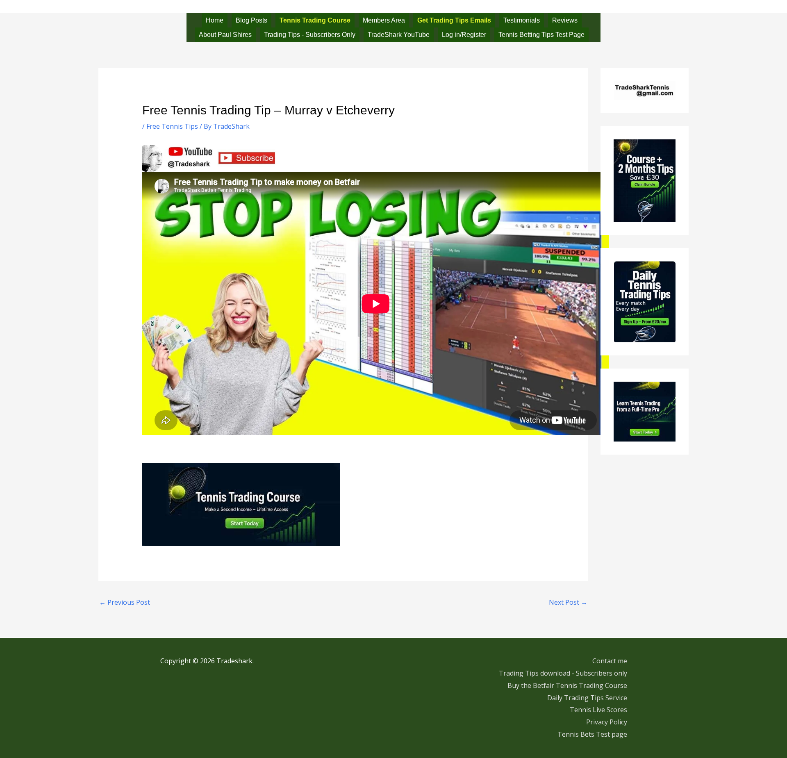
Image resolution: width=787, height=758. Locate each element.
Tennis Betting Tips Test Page (541, 34)
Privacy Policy (606, 721)
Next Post (568, 602)
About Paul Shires (225, 34)
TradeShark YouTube (399, 34)
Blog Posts (251, 20)
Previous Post (124, 602)
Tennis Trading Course (315, 20)
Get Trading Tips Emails (454, 20)
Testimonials (521, 20)
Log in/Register (464, 34)
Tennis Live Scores (598, 709)
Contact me (609, 660)
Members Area (384, 20)
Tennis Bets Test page (592, 734)
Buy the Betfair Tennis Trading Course (567, 685)
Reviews (565, 20)
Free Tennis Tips (172, 126)
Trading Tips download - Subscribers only (563, 673)
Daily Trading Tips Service (587, 697)
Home (214, 20)
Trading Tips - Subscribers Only (309, 34)
